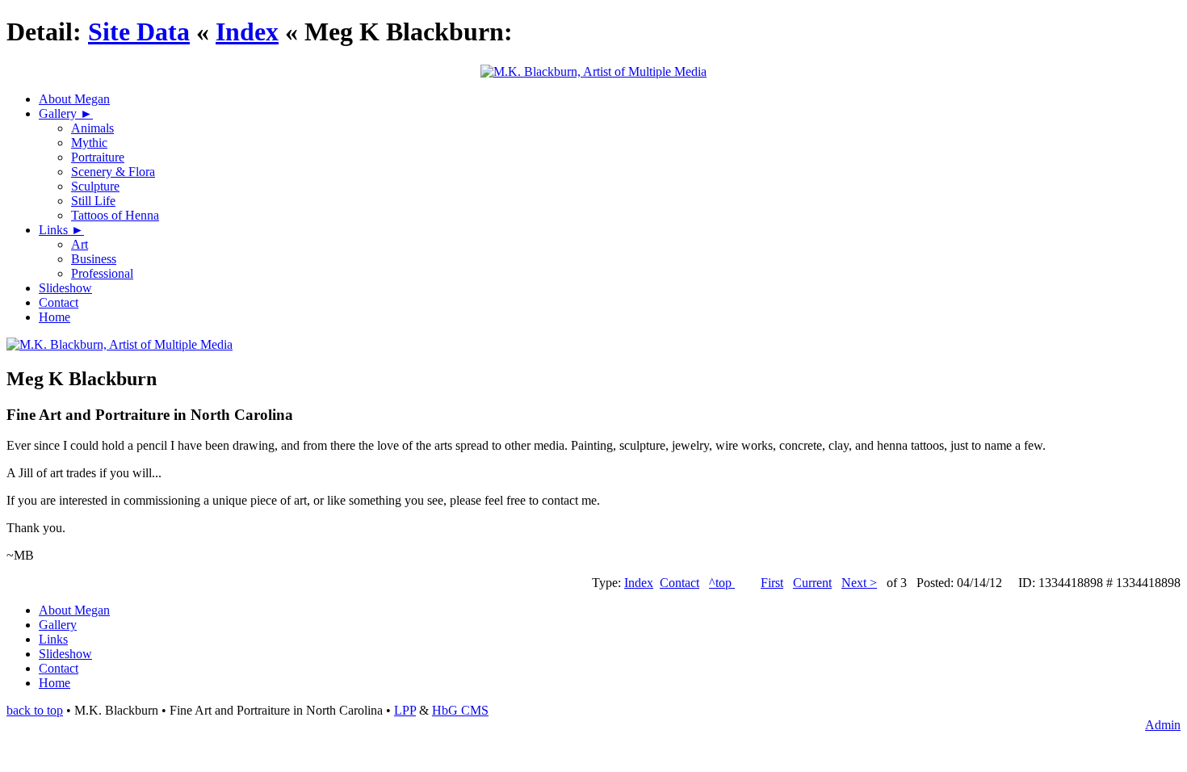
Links (55, 230)
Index (247, 31)
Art (79, 244)
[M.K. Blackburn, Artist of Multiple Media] (119, 344)
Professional (102, 273)
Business (93, 259)
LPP (405, 710)
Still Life (93, 201)
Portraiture (97, 157)
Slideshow (65, 288)
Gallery (59, 113)
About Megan (74, 99)
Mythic (89, 142)
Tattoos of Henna (115, 215)
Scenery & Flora (113, 171)
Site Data (139, 31)
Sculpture (95, 186)
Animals (92, 128)
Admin (1163, 725)
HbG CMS (460, 710)
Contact (58, 302)
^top (722, 582)
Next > (859, 582)
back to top (34, 710)
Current (812, 582)
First (772, 582)
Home (54, 317)
